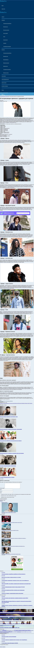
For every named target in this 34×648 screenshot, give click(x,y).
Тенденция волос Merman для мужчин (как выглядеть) (10, 440)
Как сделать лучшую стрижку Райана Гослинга (9, 512)
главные (4, 630)
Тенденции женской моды (7, 23)
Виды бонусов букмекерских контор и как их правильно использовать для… (13, 546)
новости (10, 631)
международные (22, 630)
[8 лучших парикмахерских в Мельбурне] (8, 464)
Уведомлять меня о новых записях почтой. (7, 497)
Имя (1, 489)
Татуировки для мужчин (7, 69)
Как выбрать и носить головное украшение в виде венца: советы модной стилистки (17, 615)
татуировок (5, 632)
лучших (16, 630)
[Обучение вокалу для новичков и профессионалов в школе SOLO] (6, 521)
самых (25, 631)
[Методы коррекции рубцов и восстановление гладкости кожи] (6, 553)
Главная (1, 96)
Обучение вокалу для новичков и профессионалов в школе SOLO (12, 522)
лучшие (13, 630)
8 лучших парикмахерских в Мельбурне (8, 465)
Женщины (3, 20)
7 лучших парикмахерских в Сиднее (7, 477)
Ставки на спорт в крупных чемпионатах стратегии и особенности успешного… (14, 538)
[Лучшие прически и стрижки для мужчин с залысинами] (8, 427)
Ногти (4, 36)
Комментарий (2, 488)
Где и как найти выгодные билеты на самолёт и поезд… (10, 530)
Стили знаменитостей (5, 79)
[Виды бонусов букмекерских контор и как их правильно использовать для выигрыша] (6, 545)
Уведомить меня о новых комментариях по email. (8, 495)
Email (1, 491)
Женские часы (5, 26)
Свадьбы (4, 43)
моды (29, 630)
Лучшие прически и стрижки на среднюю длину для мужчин (12, 453)
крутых (10, 630)
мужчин (2, 631)
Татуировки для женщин (7, 46)
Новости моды (4, 82)
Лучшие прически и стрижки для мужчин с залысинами (11, 429)
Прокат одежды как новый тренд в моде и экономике (10, 611)
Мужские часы (5, 66)
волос (1, 630)
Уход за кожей (5, 33)
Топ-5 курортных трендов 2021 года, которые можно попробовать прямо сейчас (16, 623)
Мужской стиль (5, 56)
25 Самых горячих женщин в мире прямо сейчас (9, 619)
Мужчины (3, 49)
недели (6, 631)
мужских (32, 630)
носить (15, 631)
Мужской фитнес (5, 59)
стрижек (1, 632)
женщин (8, 630)
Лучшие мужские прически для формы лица (9, 416)
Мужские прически (5, 96)
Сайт (1, 492)
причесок (19, 631)
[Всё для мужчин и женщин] (3, 1)
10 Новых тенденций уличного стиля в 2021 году (9, 627)
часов (8, 632)
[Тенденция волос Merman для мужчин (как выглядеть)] (8, 439)
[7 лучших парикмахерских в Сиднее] (8, 475)
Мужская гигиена (6, 72)
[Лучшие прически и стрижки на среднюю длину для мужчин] (8, 451)
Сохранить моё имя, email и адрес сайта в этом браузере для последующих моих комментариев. (16, 494)
